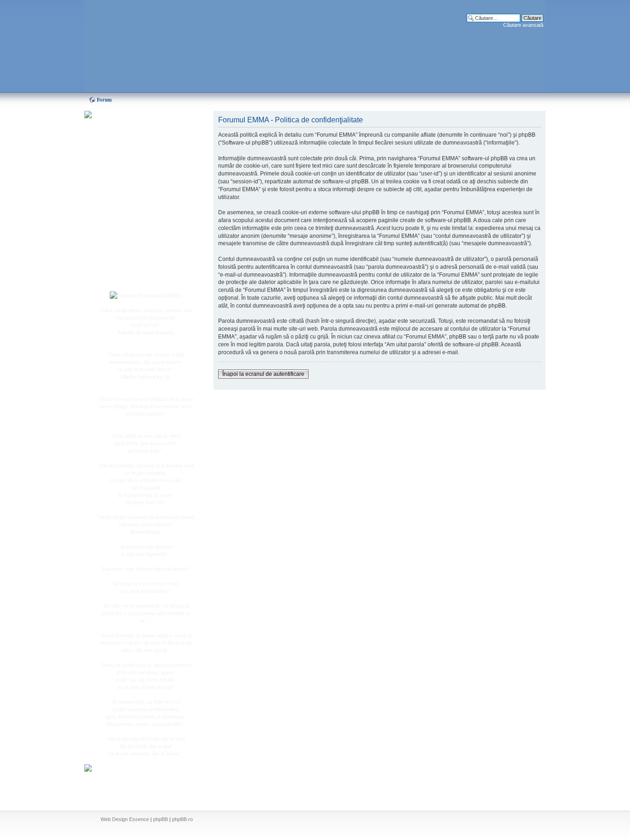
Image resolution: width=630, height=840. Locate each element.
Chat (120, 181)
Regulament (128, 239)
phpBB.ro (182, 819)
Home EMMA (131, 161)
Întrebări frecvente (135, 229)
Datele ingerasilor (134, 219)
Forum (104, 99)
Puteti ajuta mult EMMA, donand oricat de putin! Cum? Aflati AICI (140, 131)
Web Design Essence (125, 819)
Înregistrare (127, 266)
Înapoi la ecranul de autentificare (263, 374)
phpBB (160, 819)
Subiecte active (131, 208)
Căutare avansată (523, 25)
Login (121, 276)
